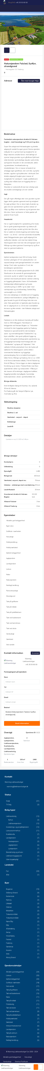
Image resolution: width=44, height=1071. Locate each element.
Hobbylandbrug (11, 542)
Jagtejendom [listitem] (13, 845)
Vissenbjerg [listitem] (10, 936)
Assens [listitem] (9, 950)
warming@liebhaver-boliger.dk (17, 786)
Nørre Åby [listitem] (9, 921)
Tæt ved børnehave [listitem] (12, 1011)
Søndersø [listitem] (9, 947)
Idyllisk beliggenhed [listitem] (13, 979)
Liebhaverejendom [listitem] (14, 823)
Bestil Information (22, 723)
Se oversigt (35, 653)
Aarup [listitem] (8, 932)
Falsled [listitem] (8, 939)
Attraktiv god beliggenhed (15, 520)
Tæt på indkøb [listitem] (11, 1001)
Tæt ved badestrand (13, 618)
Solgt (7, 59)
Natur (8, 574)
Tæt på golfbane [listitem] (11, 990)
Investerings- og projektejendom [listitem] (17, 827)
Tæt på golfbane (12, 601)
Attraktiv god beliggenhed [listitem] (15, 972)
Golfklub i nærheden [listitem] (13, 983)
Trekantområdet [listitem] (11, 914)
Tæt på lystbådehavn (13, 612)
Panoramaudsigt (12, 591)
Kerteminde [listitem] (10, 896)
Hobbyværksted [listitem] (11, 1019)
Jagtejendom (10, 558)
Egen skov (10, 526)
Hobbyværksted (11, 547)
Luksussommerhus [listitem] (13, 831)
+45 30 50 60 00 (22, 2)
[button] (22, 408)
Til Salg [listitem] (8, 804)
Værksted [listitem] (9, 1022)
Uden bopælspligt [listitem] (12, 859)
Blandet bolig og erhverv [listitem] (14, 852)
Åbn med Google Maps (30, 81)
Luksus (8, 569)
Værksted (9, 639)
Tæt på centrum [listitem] (11, 1033)
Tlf (5, 687)
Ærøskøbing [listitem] (10, 929)
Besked (7, 707)
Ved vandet (10, 645)
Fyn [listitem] (7, 871)
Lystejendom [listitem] (12, 849)
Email (6, 697)
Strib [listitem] (7, 954)
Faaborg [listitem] (9, 943)
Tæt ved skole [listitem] (11, 1008)
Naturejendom (11, 580)
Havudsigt (9, 537)
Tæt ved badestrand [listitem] (13, 993)
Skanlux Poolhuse (21, 1061)
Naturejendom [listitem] (11, 1036)
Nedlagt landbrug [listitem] (12, 1040)
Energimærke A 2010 (16, 59)
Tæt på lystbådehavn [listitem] (13, 1015)
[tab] (6, 50)
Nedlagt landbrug (12, 585)
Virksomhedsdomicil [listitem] (13, 1026)
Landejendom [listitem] (11, 838)
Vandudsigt (10, 634)
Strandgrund (10, 596)
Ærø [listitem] (7, 875)
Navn (6, 677)
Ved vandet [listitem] (10, 986)
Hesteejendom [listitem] (13, 841)
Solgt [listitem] (8, 801)
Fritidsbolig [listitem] (10, 1004)
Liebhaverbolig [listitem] (11, 816)
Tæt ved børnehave (13, 623)
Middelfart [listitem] (9, 911)
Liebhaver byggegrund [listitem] (14, 856)
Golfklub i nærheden (13, 531)
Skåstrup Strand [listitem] (12, 893)
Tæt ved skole (11, 628)
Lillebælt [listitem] (9, 903)
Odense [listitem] (9, 907)
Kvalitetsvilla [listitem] (10, 834)
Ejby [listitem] (7, 925)
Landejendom (11, 564)
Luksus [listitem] (8, 975)
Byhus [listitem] (10, 820)
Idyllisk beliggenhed (13, 553)
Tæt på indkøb (11, 607)
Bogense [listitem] (9, 889)
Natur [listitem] (8, 997)
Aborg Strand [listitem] (11, 957)
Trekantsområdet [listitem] (12, 918)
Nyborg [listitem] (8, 900)
